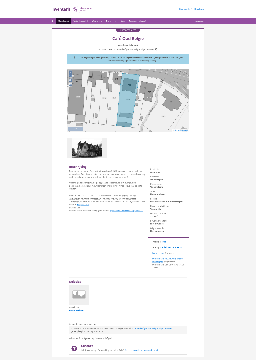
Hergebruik (199, 9)
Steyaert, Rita (83, 204)
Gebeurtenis (120, 21)
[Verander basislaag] (70, 84)
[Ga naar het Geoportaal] (70, 80)
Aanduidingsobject (80, 21)
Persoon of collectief (137, 21)
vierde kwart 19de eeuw (171, 247)
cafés (163, 241)
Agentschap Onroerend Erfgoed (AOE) (126, 210)
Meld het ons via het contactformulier (142, 350)
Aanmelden (199, 21)
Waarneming (97, 21)
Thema (108, 21)
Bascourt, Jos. (158, 253)
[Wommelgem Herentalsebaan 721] (87, 148)
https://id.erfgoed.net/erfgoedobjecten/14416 (152, 328)
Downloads (184, 9)
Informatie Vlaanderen (181, 130)
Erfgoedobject (63, 21)
